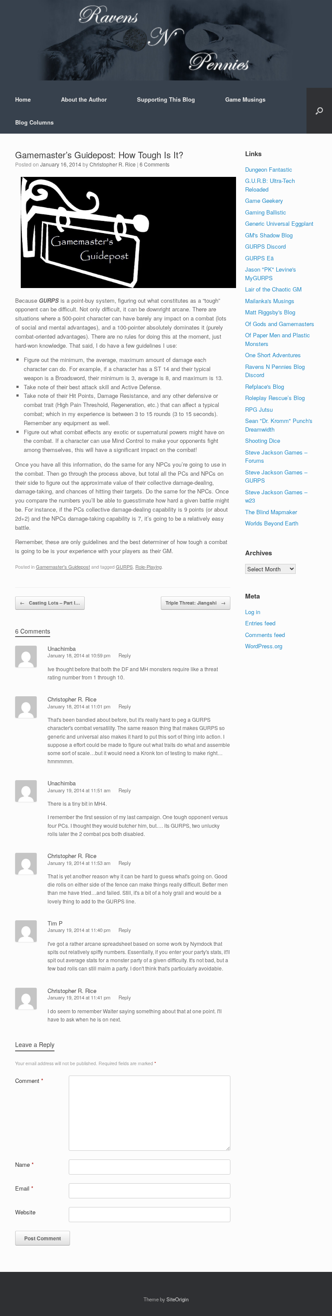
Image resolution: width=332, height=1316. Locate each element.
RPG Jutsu (259, 409)
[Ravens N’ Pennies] (166, 40)
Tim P (55, 923)
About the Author (84, 99)
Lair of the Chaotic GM (273, 289)
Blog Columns (34, 122)
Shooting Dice (262, 440)
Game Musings (245, 99)
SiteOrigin (177, 1299)
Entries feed (260, 623)
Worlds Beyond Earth (271, 523)
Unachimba (62, 648)
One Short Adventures (273, 355)
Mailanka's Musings (269, 301)
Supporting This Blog (166, 99)
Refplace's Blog (264, 386)
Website (25, 1212)
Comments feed (265, 635)
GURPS (124, 566)
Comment (29, 1080)
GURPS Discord (265, 246)
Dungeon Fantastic (268, 169)
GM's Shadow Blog (269, 235)
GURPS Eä (259, 258)
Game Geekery (264, 200)
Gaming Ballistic (265, 212)
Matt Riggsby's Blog (270, 312)
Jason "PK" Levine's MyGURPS (270, 273)
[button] (319, 111)
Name (24, 1164)
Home (23, 99)
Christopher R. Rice (112, 164)
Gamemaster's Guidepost (63, 566)
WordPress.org (263, 646)
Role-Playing (148, 566)
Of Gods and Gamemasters (279, 324)
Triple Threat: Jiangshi (196, 602)
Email (24, 1188)
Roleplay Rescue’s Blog (275, 398)
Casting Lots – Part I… (50, 602)
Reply (124, 655)
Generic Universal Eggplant (279, 223)
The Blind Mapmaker (271, 512)
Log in (252, 612)
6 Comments (154, 164)
